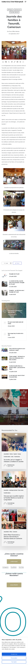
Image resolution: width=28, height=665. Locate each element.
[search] (22, 1)
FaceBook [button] (14, 567)
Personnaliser (14, 658)
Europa (19, 454)
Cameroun (18, 9)
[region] (14, 651)
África (10, 531)
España (15, 454)
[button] (25, 1)
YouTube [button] (21, 567)
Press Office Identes (14, 31)
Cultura (11, 454)
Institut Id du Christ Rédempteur (12, 1)
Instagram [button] (5, 567)
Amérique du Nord (13, 490)
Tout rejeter (14, 662)
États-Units (20, 490)
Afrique (10, 9)
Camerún (15, 531)
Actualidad (6, 454)
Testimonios (17, 456)
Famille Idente (14, 12)
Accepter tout (14, 654)
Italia (12, 456)
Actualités (6, 490)
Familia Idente (7, 456)
